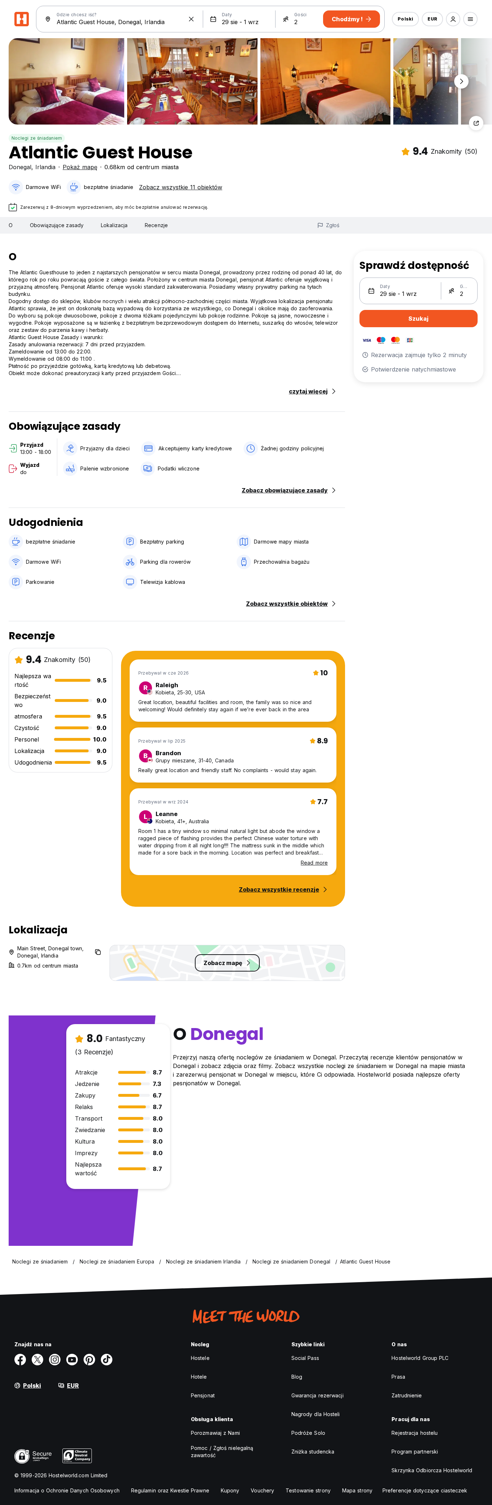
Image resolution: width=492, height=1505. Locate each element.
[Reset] (191, 19)
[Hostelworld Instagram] (55, 1359)
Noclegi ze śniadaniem (37, 138)
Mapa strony (357, 1490)
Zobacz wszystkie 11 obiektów (180, 187)
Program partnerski (415, 1451)
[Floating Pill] (461, 81)
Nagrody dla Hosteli (315, 1414)
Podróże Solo (308, 1433)
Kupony (230, 1490)
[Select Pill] (453, 19)
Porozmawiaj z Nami (215, 1433)
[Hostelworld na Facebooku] (20, 1359)
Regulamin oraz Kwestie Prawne (170, 1490)
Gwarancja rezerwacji (317, 1395)
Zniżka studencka (313, 1451)
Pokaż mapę (80, 167)
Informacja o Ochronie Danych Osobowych (67, 1490)
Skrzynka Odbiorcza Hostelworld (432, 1470)
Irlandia (45, 167)
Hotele (199, 1377)
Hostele (200, 1358)
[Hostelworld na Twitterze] (37, 1359)
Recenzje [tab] (156, 225)
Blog (296, 1377)
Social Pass (305, 1358)
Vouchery (262, 1490)
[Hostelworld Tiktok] (106, 1359)
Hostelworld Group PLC (420, 1358)
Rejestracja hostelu (415, 1433)
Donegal (20, 167)
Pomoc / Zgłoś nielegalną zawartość (222, 1451)
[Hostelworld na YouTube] (72, 1359)
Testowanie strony (308, 1490)
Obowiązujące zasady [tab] (57, 225)
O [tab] (11, 225)
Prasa (398, 1377)
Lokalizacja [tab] (114, 225)
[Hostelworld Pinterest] (89, 1359)
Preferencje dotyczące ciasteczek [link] (425, 1490)
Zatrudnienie (407, 1395)
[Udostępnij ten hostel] (476, 123)
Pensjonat (203, 1395)
